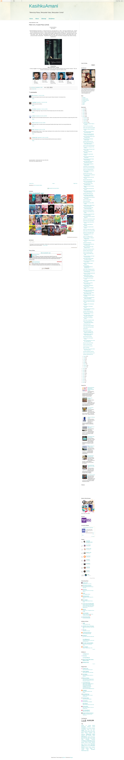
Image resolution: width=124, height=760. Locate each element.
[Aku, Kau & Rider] (64, 234)
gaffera (64, 757)
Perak (82, 741)
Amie (88, 574)
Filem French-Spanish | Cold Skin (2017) (88, 234)
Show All (94, 649)
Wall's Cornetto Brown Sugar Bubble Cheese (88, 247)
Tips (94, 748)
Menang (89, 736)
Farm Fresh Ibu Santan (87, 330)
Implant (89, 730)
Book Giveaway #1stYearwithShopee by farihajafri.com (88, 266)
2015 (84, 376)
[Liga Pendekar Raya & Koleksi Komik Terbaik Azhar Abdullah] (32, 234)
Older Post (75, 183)
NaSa (33, 129)
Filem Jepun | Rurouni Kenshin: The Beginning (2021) (88, 291)
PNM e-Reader (85, 739)
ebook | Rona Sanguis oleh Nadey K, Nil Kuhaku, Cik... (88, 332)
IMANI (83, 104)
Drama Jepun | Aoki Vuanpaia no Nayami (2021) (89, 175)
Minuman (93, 736)
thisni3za (88, 570)
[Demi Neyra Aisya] (57, 213)
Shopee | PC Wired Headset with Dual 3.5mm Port (89, 274)
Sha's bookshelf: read (36, 193)
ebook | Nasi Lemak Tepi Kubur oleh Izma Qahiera (88, 214)
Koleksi (88, 731)
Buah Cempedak (86, 347)
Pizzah (33, 122)
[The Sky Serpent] (45, 224)
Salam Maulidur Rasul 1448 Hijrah (88, 672)
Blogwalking (83, 726)
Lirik (94, 732)
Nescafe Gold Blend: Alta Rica (88, 351)
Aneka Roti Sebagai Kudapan (88, 325)
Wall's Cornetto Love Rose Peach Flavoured (88, 283)
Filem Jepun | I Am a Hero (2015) (89, 230)
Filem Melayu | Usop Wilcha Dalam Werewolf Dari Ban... (88, 195)
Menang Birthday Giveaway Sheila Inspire (88, 139)
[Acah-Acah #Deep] (38, 203)
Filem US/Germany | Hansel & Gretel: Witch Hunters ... (88, 143)
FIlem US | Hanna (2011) (87, 344)
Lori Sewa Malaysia (86, 657)
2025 (84, 110)
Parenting (93, 739)
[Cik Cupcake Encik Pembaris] (51, 223)
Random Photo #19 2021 (87, 173)
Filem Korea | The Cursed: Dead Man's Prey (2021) (89, 349)
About (37, 18)
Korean (91, 731)
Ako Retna (88, 563)
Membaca (84, 736)
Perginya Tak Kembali (90, 398)
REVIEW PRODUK (85, 100)
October (84, 120)
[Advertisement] (53, 172)
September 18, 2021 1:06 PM (40, 122)
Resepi (93, 741)
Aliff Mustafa (35, 255)
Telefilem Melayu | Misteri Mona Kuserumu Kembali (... (88, 206)
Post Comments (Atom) (38, 185)
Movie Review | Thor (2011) (87, 583)
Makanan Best (90, 734)
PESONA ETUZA (86, 662)
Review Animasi (88, 742)
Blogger (71, 757)
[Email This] (47, 87)
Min (32, 95)
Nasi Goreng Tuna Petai (87, 336)
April (84, 362)
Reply (33, 98)
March (84, 363)
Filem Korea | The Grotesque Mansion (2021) (88, 313)
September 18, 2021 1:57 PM (40, 129)
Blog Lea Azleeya (86, 678)
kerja (87, 750)
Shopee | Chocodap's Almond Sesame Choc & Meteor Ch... (88, 134)
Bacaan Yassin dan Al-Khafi (88, 342)
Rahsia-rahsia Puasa (36, 261)
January (84, 366)
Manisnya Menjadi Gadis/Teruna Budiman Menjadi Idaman (91, 389)
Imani (86, 730)
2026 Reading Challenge (88, 527)
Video (88, 749)
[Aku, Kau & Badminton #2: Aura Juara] (64, 203)
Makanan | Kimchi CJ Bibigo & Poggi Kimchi (88, 238)
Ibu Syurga (85, 655)
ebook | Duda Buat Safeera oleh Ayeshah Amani (89, 137)
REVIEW (83, 97)
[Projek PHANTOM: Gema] (64, 214)
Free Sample (88, 728)
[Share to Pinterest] (52, 87)
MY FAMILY (84, 101)
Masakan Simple (91, 735)
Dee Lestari (45, 245)
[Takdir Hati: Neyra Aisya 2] (45, 213)
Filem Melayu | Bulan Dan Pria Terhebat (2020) (88, 245)
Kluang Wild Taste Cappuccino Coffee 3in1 (91, 466)
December (85, 117)
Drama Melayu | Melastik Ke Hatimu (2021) (88, 286)
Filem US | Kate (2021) (87, 199)
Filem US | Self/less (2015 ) (88, 236)
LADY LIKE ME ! (86, 613)
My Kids (87, 738)
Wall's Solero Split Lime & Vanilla (89, 127)
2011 (84, 382)
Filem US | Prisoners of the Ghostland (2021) (88, 184)
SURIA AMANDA (86, 671)
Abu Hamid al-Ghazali (36, 262)
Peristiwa (85, 741)
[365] (45, 202)
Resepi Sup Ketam (86, 201)
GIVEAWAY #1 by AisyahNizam (88, 166)
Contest (93, 726)
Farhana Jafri (34, 137)
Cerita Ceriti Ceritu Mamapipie (88, 603)
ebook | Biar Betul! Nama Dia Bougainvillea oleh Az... (88, 162)
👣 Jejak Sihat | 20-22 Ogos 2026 (91, 446)
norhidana (88, 559)
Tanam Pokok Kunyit (86, 324)
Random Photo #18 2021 (87, 179)
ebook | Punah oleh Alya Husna (88, 145)
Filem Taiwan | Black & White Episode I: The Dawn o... (88, 316)
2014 (84, 377)
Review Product (88, 747)
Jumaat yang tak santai (86, 624)
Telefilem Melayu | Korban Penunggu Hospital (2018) (88, 276)
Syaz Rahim (88, 545)
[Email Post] (45, 87)
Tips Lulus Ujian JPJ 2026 (87, 633)
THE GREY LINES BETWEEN (88, 643)
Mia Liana (84, 629)
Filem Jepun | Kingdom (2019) (88, 320)
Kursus (86, 732)
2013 (84, 379)
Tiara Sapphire (85, 646)
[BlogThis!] (48, 87)
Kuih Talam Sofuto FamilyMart (87, 701)
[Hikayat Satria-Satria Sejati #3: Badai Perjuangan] (57, 235)
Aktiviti (82, 725)
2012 (84, 380)
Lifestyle (90, 732)
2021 (84, 116)
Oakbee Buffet (92, 738)
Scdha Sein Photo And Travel (88, 713)
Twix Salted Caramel (91, 474)
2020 (84, 368)
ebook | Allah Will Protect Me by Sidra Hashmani (88, 309)
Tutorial (82, 749)
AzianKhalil (34, 102)
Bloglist (93, 725)
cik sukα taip (85, 700)
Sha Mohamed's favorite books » (72, 237)
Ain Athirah (34, 109)
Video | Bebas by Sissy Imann (88, 327)
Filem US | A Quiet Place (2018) (88, 229)
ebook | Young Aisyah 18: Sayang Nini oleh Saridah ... (88, 322)
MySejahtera (85, 328)
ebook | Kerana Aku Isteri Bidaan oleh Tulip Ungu (89, 271)
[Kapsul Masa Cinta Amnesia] (70, 213)
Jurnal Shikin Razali (86, 682)
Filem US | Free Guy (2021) (88, 126)
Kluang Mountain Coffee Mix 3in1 (91, 456)
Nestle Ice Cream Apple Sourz (88, 232)
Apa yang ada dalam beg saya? (88, 669)
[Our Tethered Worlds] (38, 234)
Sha (86, 529)
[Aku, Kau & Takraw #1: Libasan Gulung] (51, 203)
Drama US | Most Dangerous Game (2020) (88, 164)
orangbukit (85, 690)
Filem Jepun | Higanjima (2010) (88, 269)
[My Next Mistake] (45, 235)
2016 (84, 374)
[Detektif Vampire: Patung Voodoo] (51, 235)
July (84, 357)
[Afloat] (38, 224)
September (85, 122)
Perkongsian (89, 741)
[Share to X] (49, 87)
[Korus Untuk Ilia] (70, 203)
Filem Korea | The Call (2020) (88, 220)
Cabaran (89, 726)
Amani (89, 725)
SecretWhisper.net (86, 639)
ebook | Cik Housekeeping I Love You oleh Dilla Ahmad (89, 182)
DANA (84, 593)
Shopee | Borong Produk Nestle (88, 167)
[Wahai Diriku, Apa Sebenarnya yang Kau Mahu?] (57, 203)
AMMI (84, 623)
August (84, 356)
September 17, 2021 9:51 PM (42, 102)
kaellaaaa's (85, 635)
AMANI (83, 102)
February (85, 365)
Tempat (82, 748)
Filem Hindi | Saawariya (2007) (88, 249)
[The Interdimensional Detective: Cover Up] (57, 224)
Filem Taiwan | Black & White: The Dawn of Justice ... (88, 259)
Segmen (93, 747)
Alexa (86, 725)
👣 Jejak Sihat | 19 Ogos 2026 (91, 427)
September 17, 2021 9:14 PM (39, 95)
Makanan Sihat (84, 735)
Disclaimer (52, 18)
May (84, 360)
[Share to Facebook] (50, 87)
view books (92, 536)
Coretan (83, 728)
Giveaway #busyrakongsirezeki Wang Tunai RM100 (88, 298)
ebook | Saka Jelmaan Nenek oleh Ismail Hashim (88, 132)
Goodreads (83, 729)
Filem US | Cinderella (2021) (88, 169)
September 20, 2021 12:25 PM (42, 137)
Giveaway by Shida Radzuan (88, 210)
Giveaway (93, 728)
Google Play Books (91, 729)
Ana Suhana (85, 674)
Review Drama (87, 744)
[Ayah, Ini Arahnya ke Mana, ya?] (51, 213)
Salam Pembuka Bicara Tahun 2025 (88, 704)
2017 (84, 373)
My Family (83, 738)
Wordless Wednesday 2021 (88, 141)
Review (82, 742)
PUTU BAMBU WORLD (86, 594)
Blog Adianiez (85, 703)
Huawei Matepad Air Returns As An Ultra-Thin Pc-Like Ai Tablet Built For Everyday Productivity (88, 680)
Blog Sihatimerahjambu (87, 585)
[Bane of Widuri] (70, 224)
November (85, 119)
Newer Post (31, 183)
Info (91, 730)
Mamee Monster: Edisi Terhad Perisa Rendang (88, 159)
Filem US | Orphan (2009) (87, 252)
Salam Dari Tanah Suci (86, 711)
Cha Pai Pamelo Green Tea (90, 408)
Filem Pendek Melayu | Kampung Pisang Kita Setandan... (89, 191)
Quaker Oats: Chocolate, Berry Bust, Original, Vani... (88, 293)
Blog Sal (84, 609)
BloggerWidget (92, 578)
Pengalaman (83, 740)
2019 (84, 370)
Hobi (82, 730)
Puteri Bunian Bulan (35, 254)
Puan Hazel (88, 556)
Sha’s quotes (32, 242)
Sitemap (43, 18)
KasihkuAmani (43, 5)
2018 (84, 371)
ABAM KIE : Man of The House (88, 626)
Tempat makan (89, 748)
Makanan (83, 734)
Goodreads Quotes (74, 247)
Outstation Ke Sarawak (86, 630)
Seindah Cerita (85, 668)
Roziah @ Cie (88, 552)
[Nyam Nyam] (70, 231)
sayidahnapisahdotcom (87, 632)
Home (31, 18)
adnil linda (88, 567)
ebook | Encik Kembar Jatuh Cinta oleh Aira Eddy (88, 208)
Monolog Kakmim (86, 596)
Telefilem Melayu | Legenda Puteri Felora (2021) (88, 334)
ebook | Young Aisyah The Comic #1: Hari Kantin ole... (89, 341)
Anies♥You (85, 589)
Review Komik (87, 745)
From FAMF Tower (86, 694)
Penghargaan (89, 740)
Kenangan (85, 731)
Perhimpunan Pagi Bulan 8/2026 (91, 437)
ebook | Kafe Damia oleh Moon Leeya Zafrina (88, 261)
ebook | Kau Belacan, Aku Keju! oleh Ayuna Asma (88, 256)
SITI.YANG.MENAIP (86, 710)
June (84, 359)
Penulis (93, 740)
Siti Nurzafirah (85, 706)
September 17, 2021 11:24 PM (42, 109)
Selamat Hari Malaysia (87, 242)
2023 (84, 113)
